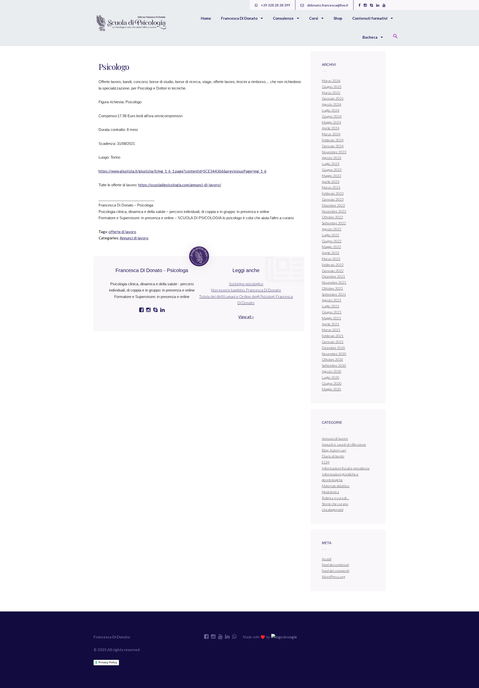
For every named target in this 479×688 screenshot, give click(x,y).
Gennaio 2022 (333, 271)
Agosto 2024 (331, 104)
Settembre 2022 (334, 223)
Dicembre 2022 (333, 205)
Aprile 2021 (330, 324)
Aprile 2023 (330, 182)
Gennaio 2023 (333, 199)
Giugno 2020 (332, 383)
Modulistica (330, 492)
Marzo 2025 (331, 93)
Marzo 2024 (331, 134)
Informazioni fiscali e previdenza (345, 468)
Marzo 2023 (331, 187)
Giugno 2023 (332, 170)
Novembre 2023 (334, 152)
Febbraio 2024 (333, 140)
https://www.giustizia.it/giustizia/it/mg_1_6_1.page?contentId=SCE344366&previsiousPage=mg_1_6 (182, 171)
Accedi (326, 559)
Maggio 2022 (331, 247)
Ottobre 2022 (332, 217)
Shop (338, 18)
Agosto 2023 (331, 158)
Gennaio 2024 (333, 146)
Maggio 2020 (331, 389)
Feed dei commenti (335, 571)
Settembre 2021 (334, 294)
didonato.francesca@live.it (327, 5)
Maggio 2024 (331, 122)
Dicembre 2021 (333, 276)
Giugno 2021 (332, 312)
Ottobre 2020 (332, 359)
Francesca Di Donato (239, 18)
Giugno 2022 (332, 241)
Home (206, 18)
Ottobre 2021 (332, 288)
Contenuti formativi (370, 18)
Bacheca (370, 37)
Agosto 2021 (331, 300)
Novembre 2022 (334, 211)
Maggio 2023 (331, 176)
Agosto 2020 (331, 371)
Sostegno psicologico (246, 284)
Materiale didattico (336, 486)
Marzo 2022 (331, 259)
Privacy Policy (108, 662)
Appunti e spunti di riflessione (344, 444)
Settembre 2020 (334, 365)
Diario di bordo (333, 456)
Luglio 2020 (330, 377)
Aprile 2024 (330, 128)
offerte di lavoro (122, 231)
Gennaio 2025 (333, 98)
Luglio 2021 (330, 306)
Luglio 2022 (330, 235)
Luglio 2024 (330, 110)
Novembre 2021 (334, 282)
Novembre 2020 (334, 354)
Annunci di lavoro (134, 238)
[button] (395, 36)
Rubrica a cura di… (335, 498)
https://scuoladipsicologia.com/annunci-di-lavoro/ (179, 185)
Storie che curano (335, 504)
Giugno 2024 (332, 116)
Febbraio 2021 (333, 336)
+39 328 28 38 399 (275, 5)
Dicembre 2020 (333, 348)
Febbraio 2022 (333, 265)
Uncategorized (332, 509)
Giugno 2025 (332, 87)
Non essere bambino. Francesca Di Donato (246, 290)
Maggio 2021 (331, 318)
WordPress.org (333, 577)
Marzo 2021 (331, 330)
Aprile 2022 (330, 253)
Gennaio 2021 (333, 342)
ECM (325, 462)
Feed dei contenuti (335, 565)
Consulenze (283, 18)
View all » (246, 316)
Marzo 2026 (331, 81)
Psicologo (114, 66)
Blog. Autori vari (334, 450)
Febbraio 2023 (333, 193)
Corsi (314, 18)
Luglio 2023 (330, 164)
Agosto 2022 (331, 229)
